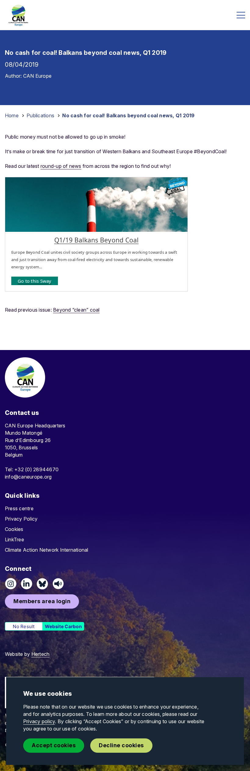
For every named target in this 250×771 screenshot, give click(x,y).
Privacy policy (39, 721)
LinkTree (14, 539)
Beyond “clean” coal (76, 310)
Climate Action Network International (46, 550)
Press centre (19, 508)
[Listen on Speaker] (58, 583)
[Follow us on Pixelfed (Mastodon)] (42, 583)
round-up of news (61, 166)
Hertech (40, 654)
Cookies (14, 529)
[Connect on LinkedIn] (26, 583)
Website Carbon (63, 626)
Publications (40, 115)
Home (12, 115)
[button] (42, 601)
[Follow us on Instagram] (10, 583)
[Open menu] (241, 15)
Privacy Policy (21, 519)
